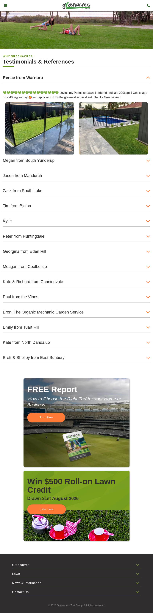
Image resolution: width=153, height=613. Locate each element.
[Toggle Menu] (5, 5)
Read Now (46, 417)
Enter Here (47, 509)
